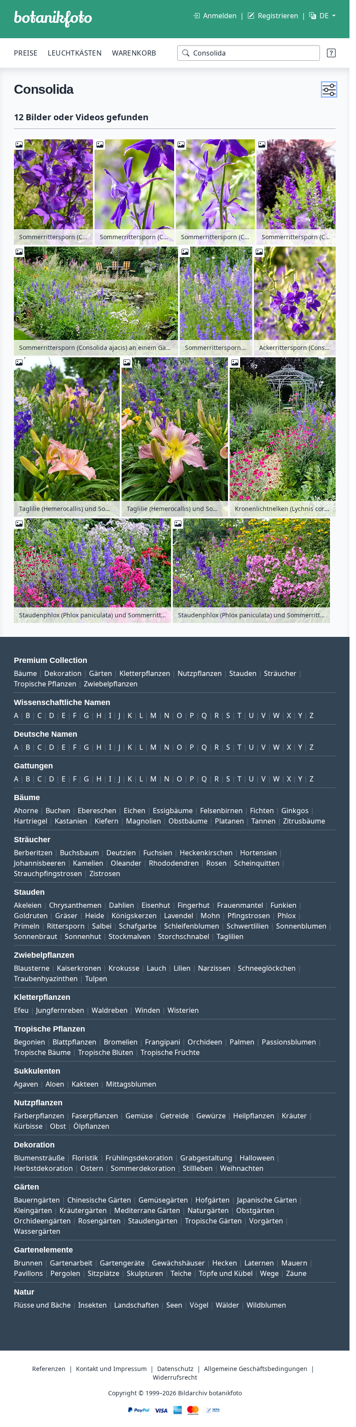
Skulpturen (145, 1273)
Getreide (174, 1116)
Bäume (25, 673)
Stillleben (198, 1168)
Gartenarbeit (71, 1263)
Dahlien (121, 905)
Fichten (262, 810)
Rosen (216, 863)
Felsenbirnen (221, 810)
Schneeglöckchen (267, 968)
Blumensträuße (39, 1158)
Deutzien (121, 852)
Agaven (26, 1084)
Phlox (286, 915)
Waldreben (110, 1010)
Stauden (243, 673)
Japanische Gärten (267, 1200)
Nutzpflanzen (200, 673)
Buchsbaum (79, 852)
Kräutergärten (83, 1210)
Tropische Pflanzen (45, 684)
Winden (147, 1010)
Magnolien (143, 821)
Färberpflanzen (39, 1116)
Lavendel (178, 915)
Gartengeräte (122, 1263)
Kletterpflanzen (144, 673)
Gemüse (139, 1116)
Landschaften (136, 1305)
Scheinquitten (257, 863)
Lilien (182, 968)
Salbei (102, 926)
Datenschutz (175, 1368)
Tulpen (96, 978)
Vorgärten (266, 1221)
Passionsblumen (289, 1042)
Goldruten (31, 915)
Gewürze (211, 1116)
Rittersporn (66, 926)
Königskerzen (134, 915)
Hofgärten (212, 1200)
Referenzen (49, 1368)
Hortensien (258, 852)
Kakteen (85, 1084)
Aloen (55, 1084)
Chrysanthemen (75, 905)
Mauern (294, 1263)
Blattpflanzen (74, 1042)
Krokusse (124, 968)
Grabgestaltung (206, 1158)
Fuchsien (157, 852)
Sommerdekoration (143, 1168)
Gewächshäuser (178, 1263)
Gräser (66, 915)
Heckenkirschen (206, 852)
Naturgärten (208, 1210)
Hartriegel (30, 821)
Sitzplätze (103, 1273)
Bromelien (121, 1042)
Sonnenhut (83, 936)
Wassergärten (37, 1231)
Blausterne (31, 968)
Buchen (58, 810)
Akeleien (28, 905)
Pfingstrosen (248, 915)
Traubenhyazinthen (46, 978)
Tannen (263, 821)
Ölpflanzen (91, 1126)
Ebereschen (97, 810)
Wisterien (183, 1010)
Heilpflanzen (253, 1116)
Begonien (29, 1042)
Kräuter (294, 1116)
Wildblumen (266, 1305)
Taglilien (230, 936)
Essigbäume (173, 810)
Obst (58, 1126)
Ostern (91, 1168)
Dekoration (63, 673)
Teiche (181, 1273)
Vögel (199, 1305)
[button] (329, 89)
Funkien (283, 905)
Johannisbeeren (40, 863)
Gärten (100, 673)
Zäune (296, 1273)
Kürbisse (28, 1126)
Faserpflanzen (95, 1116)
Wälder (227, 1305)
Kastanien (71, 821)
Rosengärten (99, 1221)
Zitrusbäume (304, 821)
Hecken (224, 1263)
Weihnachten (242, 1168)
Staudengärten (153, 1221)
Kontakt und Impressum (111, 1368)
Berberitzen (33, 852)
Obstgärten (255, 1210)
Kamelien (88, 863)
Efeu (21, 1010)
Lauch (156, 968)
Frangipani (162, 1042)
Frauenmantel (240, 905)
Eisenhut (156, 905)
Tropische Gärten (213, 1221)
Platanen (229, 821)
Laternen (259, 1263)
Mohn (210, 915)
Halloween (257, 1158)
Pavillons (28, 1273)
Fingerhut (194, 905)
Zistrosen (104, 873)
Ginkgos (295, 810)
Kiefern (107, 821)
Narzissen (214, 968)
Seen (174, 1305)
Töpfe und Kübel (226, 1273)
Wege (269, 1273)
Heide (94, 915)
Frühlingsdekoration (139, 1158)
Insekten (92, 1305)
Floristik (85, 1158)
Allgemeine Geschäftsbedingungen (255, 1368)
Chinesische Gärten (99, 1200)
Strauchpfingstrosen (48, 873)
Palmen (242, 1042)
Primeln (27, 926)
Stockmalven (130, 936)
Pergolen (65, 1273)
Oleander (126, 863)
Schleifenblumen (191, 926)
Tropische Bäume (42, 1052)
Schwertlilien (248, 926)
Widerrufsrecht (175, 1377)
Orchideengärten (42, 1221)
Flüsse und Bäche (42, 1305)
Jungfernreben (60, 1010)
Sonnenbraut (35, 936)
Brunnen (28, 1263)
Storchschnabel (183, 936)
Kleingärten (33, 1210)
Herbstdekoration (43, 1168)
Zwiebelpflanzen (111, 684)
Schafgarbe (138, 926)
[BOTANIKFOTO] (53, 19)
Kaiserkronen (79, 968)
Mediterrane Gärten (147, 1210)
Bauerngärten (37, 1200)
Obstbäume (188, 821)
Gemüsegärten (163, 1200)
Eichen (134, 810)
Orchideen (205, 1042)
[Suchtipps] (331, 53)
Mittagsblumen (131, 1084)
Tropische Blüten (105, 1052)
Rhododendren (174, 863)
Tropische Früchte (170, 1052)
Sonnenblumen (301, 926)
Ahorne (26, 810)
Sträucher (280, 673)
